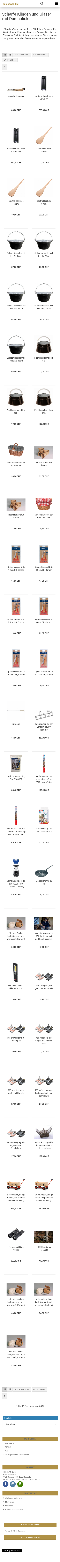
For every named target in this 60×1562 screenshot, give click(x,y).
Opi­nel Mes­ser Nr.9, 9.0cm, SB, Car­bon (44, 620)
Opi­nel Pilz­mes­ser (16, 96)
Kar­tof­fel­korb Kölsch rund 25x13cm (44, 516)
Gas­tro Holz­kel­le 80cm (44, 202)
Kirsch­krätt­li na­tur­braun (16, 516)
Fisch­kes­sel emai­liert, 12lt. (16, 411)
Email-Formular (25, 1477)
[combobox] (22, 55)
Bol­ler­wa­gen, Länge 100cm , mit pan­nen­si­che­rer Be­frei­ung (16, 1198)
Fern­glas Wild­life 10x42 (16, 1248)
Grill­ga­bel (16, 724)
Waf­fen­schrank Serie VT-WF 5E (44, 97)
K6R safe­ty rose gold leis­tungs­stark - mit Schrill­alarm (44, 1093)
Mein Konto (9, 1502)
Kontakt (8, 1447)
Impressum (9, 1443)
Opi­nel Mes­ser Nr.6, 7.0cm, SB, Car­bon (16, 568)
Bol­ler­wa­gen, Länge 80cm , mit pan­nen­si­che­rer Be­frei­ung (44, 1198)
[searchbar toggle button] (41, 3)
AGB (6, 1451)
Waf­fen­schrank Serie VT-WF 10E (16, 150)
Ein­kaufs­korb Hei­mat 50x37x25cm (16, 464)
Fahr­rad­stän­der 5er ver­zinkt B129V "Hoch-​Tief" (44, 727)
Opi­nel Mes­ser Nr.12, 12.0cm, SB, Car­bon (44, 673)
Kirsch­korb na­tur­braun (44, 464)
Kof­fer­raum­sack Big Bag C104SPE (16, 777)
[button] (4, 55)
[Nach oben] (52, 1557)
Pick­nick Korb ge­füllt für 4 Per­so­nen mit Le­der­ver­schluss (44, 1145)
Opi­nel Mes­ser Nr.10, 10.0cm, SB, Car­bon (16, 673)
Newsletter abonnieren (14, 1510)
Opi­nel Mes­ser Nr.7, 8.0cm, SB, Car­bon (44, 568)
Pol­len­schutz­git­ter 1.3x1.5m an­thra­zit (44, 830)
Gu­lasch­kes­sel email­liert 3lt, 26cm (16, 254)
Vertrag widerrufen (12, 1551)
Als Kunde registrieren (13, 1498)
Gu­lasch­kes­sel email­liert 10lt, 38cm (16, 307)
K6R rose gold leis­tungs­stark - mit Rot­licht (44, 1041)
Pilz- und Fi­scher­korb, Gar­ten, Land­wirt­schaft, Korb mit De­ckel (16, 936)
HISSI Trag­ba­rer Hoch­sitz (44, 1248)
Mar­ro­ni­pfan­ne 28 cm (44, 882)
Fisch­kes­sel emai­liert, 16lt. (43, 411)
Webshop (19, 1558)
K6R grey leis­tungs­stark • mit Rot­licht (16, 1091)
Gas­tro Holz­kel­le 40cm (44, 150)
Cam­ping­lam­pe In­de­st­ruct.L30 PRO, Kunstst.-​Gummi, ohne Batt (16, 884)
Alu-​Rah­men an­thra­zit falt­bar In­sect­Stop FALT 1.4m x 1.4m (16, 831)
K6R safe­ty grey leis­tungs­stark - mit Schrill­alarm (16, 1145)
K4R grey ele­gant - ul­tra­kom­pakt (16, 1039)
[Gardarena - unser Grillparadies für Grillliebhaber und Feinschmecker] (20, 1484)
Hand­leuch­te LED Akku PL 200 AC (16, 987)
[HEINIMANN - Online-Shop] (9, 3)
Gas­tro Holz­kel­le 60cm (16, 202)
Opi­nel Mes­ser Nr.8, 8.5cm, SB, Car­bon (16, 620)
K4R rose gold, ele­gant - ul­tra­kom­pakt (44, 987)
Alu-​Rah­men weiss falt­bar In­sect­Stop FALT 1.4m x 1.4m (44, 779)
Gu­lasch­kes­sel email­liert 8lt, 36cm (44, 254)
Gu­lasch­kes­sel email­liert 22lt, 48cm (16, 359)
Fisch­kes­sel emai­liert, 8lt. (43, 359)
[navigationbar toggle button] (56, 3)
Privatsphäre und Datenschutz (17, 1455)
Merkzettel (9, 1506)
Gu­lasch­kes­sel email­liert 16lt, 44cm (44, 307)
